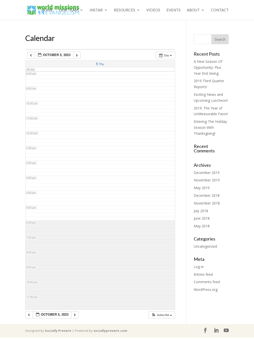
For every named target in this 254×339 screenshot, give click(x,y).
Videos (153, 10)
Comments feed (207, 281)
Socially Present (58, 330)
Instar (96, 10)
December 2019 (207, 172)
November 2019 (207, 180)
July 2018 (201, 210)
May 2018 (202, 226)
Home (47, 10)
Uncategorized (205, 246)
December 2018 (207, 195)
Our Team (68, 10)
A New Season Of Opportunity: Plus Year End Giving (208, 67)
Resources (124, 10)
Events (173, 10)
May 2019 (202, 187)
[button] (161, 314)
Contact (220, 10)
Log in (199, 266)
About (193, 10)
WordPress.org (206, 289)
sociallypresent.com (110, 330)
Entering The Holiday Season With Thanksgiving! (210, 127)
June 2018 (202, 218)
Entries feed (203, 274)
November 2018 (207, 203)
